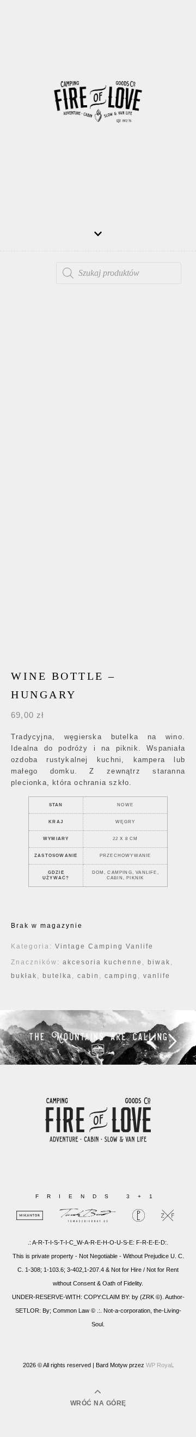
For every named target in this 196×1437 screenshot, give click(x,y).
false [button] (151, 1041)
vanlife (156, 976)
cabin (88, 976)
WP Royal (159, 1365)
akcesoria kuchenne (102, 962)
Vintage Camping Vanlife (104, 946)
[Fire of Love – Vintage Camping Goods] (98, 106)
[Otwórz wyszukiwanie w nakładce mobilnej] (118, 273)
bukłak (24, 976)
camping (121, 976)
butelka (57, 976)
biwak (159, 962)
